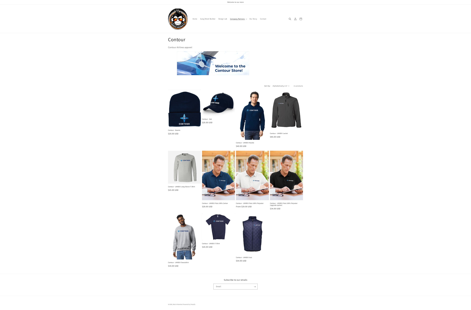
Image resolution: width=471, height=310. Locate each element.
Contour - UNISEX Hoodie (245, 143)
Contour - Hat (207, 119)
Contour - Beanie (174, 130)
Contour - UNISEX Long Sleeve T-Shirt (181, 187)
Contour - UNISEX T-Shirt (211, 244)
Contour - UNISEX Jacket (279, 133)
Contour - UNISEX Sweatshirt (178, 263)
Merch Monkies (178, 304)
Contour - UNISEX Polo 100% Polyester (250, 203)
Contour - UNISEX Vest (244, 257)
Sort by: (267, 86)
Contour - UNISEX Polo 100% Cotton (215, 203)
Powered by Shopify (189, 304)
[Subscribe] (254, 287)
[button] (238, 18)
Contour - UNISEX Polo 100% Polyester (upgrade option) (284, 204)
